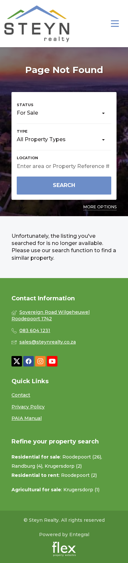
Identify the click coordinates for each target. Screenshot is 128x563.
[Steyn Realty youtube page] (52, 361)
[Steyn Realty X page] (16, 361)
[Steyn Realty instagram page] (40, 361)
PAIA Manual (26, 418)
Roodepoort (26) (81, 457)
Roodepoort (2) (79, 475)
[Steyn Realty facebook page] (28, 361)
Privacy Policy (28, 407)
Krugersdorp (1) (81, 490)
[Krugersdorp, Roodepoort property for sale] (37, 23)
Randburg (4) (26, 466)
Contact (20, 395)
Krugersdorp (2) (63, 466)
